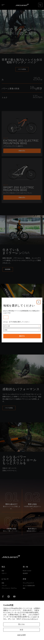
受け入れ (21, 624)
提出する (22, 336)
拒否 (21, 630)
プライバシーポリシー (30, 619)
